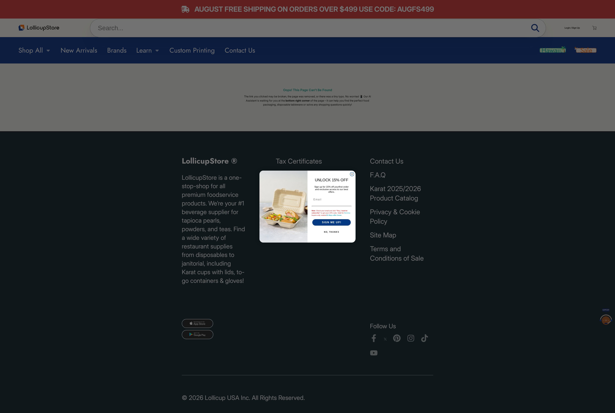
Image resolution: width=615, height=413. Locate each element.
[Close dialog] (352, 174)
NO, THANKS (331, 232)
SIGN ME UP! (331, 222)
